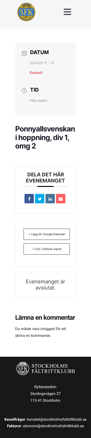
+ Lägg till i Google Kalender (46, 234)
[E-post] (60, 198)
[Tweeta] (39, 198)
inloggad (47, 329)
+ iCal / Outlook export (46, 249)
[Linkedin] (50, 198)
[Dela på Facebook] (29, 198)
